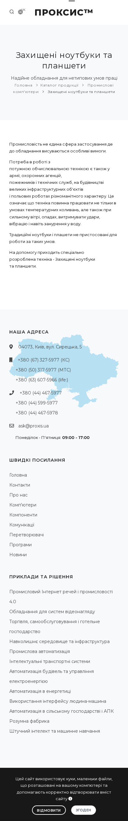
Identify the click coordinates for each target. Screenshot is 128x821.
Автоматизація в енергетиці (40, 691)
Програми (20, 545)
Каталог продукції (59, 85)
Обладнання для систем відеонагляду (52, 611)
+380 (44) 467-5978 (37, 413)
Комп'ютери (22, 505)
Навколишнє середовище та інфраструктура (59, 641)
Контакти (19, 485)
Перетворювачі (26, 535)
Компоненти (23, 515)
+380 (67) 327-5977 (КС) (44, 360)
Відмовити (49, 810)
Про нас (18, 495)
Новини (18, 554)
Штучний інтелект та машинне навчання (54, 731)
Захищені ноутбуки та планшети (81, 91)
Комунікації (21, 525)
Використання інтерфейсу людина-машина (57, 701)
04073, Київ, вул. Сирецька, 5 (50, 347)
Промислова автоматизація (39, 651)
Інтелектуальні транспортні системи (49, 661)
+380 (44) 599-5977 (37, 403)
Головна (24, 85)
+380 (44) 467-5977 (41, 393)
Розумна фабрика (29, 721)
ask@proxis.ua (33, 426)
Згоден (83, 810)
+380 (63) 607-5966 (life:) (42, 380)
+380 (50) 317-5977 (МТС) (43, 370)
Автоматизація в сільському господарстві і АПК (61, 711)
